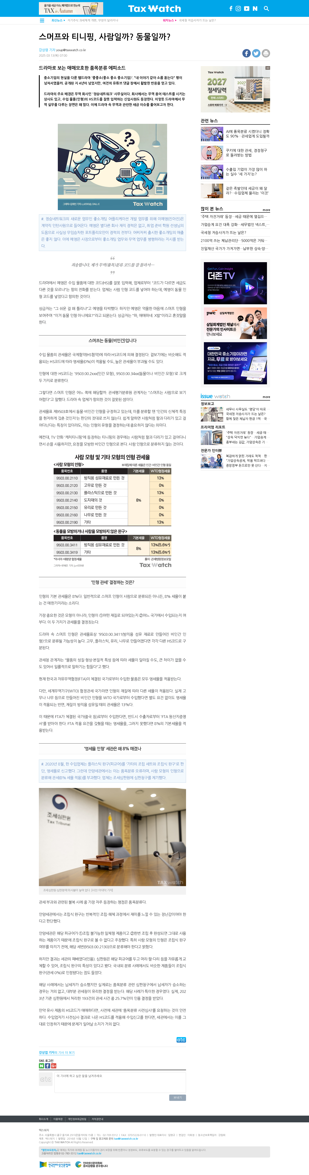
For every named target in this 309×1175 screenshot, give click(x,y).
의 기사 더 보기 (57, 1052)
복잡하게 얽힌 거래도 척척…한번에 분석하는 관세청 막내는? (266, 456)
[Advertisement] (235, 506)
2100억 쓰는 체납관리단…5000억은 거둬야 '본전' (239, 240)
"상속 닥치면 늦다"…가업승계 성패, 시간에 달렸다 (259, 437)
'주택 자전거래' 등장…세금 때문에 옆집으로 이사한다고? (244, 216)
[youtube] (246, 8)
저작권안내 (97, 1119)
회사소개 (43, 1119)
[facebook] (231, 8)
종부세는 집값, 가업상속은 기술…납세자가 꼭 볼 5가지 (262, 442)
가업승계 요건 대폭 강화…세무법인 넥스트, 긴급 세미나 (243, 224)
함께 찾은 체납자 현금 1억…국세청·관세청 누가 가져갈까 (264, 418)
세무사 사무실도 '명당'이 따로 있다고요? (253, 409)
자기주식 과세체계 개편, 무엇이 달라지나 (92, 20)
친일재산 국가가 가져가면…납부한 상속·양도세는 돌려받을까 (247, 248)
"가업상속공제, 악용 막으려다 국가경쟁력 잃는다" (259, 460)
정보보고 (207, 404)
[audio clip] (255, 8)
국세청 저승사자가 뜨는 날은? (197, 20)
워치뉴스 (168, 20)
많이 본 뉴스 (212, 209)
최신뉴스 (57, 20)
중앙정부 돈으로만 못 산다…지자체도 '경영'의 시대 (260, 465)
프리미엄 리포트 (213, 427)
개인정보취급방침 (77, 1119)
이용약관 (58, 1119)
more (266, 209)
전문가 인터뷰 (211, 451)
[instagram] (238, 8)
